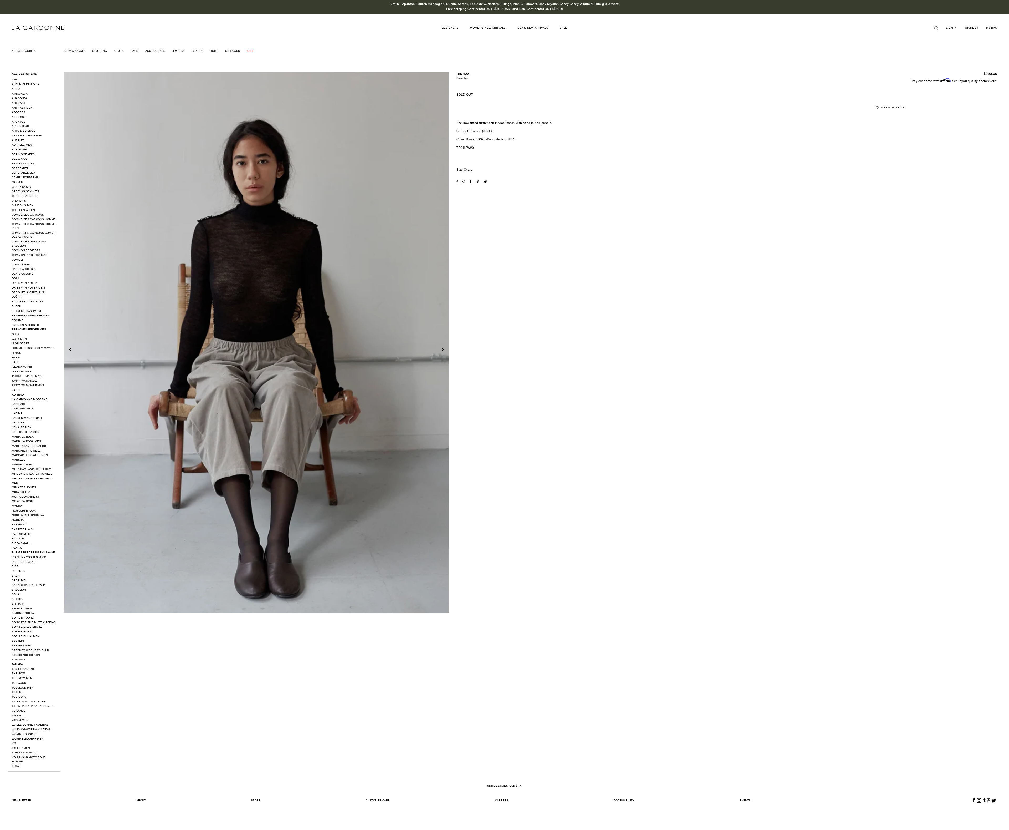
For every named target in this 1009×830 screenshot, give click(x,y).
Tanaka (17, 664)
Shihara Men (22, 608)
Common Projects (26, 250)
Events (745, 800)
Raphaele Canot (25, 562)
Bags (134, 51)
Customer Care (378, 800)
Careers (501, 800)
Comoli (17, 260)
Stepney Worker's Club (30, 650)
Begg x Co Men (23, 163)
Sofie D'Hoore (23, 617)
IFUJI (15, 362)
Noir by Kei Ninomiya (28, 515)
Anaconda (20, 98)
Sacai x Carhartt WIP (28, 585)
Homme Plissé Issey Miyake (33, 348)
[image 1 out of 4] (256, 342)
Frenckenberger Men (29, 329)
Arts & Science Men (27, 135)
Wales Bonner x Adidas (30, 724)
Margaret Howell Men (30, 455)
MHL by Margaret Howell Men (32, 480)
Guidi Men (19, 339)
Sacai (16, 576)
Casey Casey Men (25, 191)
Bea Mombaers (23, 154)
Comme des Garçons (28, 215)
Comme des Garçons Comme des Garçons (34, 235)
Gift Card (232, 51)
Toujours (19, 697)
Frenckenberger (25, 325)
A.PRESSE (19, 117)
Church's (19, 201)
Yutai (16, 766)
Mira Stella (21, 492)
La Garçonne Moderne (30, 399)
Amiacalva (20, 94)
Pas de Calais (22, 529)
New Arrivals (74, 51)
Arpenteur (20, 126)
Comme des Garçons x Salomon (29, 243)
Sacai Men (20, 580)
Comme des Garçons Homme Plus (34, 226)
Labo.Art (19, 404)
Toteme (17, 692)
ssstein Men (21, 645)
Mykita (17, 506)
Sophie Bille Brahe (27, 627)
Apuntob (18, 121)
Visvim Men (20, 720)
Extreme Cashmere (27, 311)
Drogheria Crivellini (28, 292)
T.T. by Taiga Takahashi (29, 701)
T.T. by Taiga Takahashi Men (33, 706)
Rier (15, 566)
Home (214, 51)
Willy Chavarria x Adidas (31, 729)
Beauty (197, 51)
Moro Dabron (22, 501)
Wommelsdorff (24, 734)
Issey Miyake (22, 371)
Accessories (155, 51)
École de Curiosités (28, 301)
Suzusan (18, 659)
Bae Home (19, 149)
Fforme (17, 320)
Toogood (19, 683)
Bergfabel (20, 168)
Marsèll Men (22, 464)
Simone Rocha (23, 613)
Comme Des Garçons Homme (34, 219)
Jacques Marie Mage (28, 376)
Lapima (17, 413)
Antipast (18, 103)
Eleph (16, 306)
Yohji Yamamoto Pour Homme (29, 759)
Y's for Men (21, 748)
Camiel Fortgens (25, 177)
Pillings (18, 538)
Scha (16, 594)
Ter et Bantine (23, 669)
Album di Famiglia (25, 84)
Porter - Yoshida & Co (29, 557)
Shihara (18, 604)
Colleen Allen (23, 210)
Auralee (18, 140)
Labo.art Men (22, 408)
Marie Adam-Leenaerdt (30, 446)
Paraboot (19, 524)
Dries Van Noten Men (28, 287)
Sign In (951, 28)
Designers (450, 28)
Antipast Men (22, 108)
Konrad (18, 394)
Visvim (16, 715)
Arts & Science (23, 131)
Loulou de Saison (25, 432)
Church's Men (22, 205)
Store (255, 800)
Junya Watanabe (24, 380)
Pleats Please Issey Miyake (33, 552)
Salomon (19, 590)
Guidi (15, 334)
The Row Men (22, 678)
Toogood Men (22, 687)
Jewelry (178, 51)
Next (442, 349)
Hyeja (16, 357)
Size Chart (464, 170)
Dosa (16, 278)
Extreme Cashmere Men (30, 315)
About (141, 800)
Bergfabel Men (24, 172)
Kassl (16, 390)
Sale (563, 28)
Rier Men (19, 571)
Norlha (18, 520)
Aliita (16, 89)
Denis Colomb (22, 273)
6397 (15, 79)
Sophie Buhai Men (25, 636)
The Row (18, 673)
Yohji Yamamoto (24, 752)
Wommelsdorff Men (27, 738)
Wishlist (971, 28)
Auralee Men (22, 145)
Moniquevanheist (25, 496)
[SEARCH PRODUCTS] (938, 28)
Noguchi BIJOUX (24, 510)
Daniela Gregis (24, 269)
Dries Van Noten (25, 283)
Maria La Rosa (23, 437)
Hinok (16, 353)
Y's (14, 743)
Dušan (17, 297)
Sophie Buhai (22, 631)
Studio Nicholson (26, 655)
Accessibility (624, 800)
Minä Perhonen (24, 487)
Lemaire (18, 422)
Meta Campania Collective (32, 469)
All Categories (24, 51)
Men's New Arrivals (532, 28)
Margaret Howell (26, 450)
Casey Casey (22, 187)
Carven (17, 182)
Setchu (17, 599)
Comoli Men (21, 264)
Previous (70, 349)
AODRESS (18, 112)
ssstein (18, 641)
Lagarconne (38, 28)
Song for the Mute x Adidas (34, 622)
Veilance (19, 711)
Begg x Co (20, 159)
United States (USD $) (503, 786)
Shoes (119, 51)
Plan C (17, 547)
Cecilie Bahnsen (25, 196)
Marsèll (18, 460)
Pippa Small (21, 543)
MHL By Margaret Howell (32, 474)
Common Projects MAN (30, 255)
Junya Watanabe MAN (28, 385)
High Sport (20, 343)
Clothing (99, 51)
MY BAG (991, 28)
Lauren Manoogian (27, 418)
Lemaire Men (22, 427)
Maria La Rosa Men (26, 441)
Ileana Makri (22, 367)
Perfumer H (21, 534)
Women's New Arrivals (488, 28)
